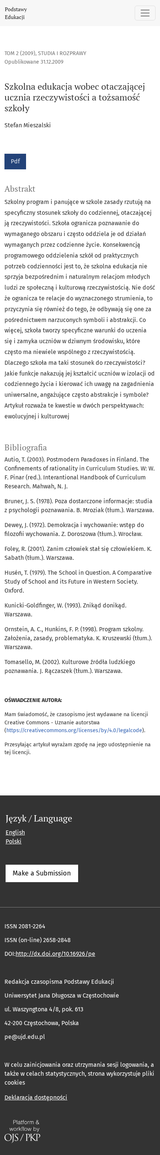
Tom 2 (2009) (19, 53)
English (15, 832)
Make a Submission (42, 873)
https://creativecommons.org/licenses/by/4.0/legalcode (74, 730)
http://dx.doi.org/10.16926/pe (55, 953)
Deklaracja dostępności (35, 1097)
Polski (14, 841)
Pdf (15, 161)
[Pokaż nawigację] (145, 13)
